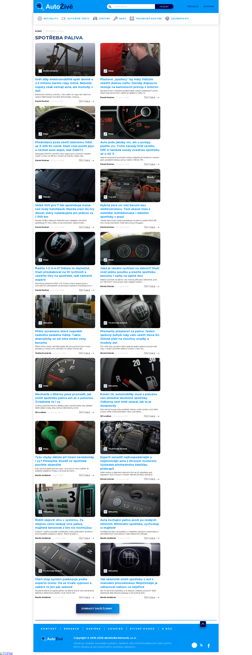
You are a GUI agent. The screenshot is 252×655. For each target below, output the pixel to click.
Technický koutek (149, 19)
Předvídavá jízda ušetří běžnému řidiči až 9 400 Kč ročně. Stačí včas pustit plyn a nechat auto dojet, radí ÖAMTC (64, 146)
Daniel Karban (42, 101)
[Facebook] (207, 646)
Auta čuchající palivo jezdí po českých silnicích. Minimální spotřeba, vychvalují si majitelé (129, 523)
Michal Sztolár (107, 286)
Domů (38, 31)
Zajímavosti (180, 19)
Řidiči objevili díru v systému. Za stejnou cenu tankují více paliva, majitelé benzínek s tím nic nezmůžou (63, 523)
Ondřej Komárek (43, 353)
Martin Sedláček (43, 475)
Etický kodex (142, 628)
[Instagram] (194, 646)
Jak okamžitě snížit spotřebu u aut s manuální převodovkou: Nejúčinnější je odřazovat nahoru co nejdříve (129, 583)
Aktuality (51, 19)
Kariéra (93, 628)
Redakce (71, 628)
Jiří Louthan (40, 412)
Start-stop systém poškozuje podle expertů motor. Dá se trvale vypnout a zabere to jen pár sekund (63, 583)
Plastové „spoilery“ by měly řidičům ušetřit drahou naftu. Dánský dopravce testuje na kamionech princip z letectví (129, 83)
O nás (167, 628)
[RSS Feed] (200, 646)
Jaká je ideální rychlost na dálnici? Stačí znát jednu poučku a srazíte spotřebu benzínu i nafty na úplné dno (129, 272)
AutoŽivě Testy (78, 19)
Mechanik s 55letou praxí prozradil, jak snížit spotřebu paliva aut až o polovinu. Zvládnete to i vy (64, 398)
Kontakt (49, 628)
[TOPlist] (6, 653)
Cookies (115, 628)
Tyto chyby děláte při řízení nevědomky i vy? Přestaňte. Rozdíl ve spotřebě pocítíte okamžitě (64, 461)
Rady (122, 19)
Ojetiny (104, 19)
